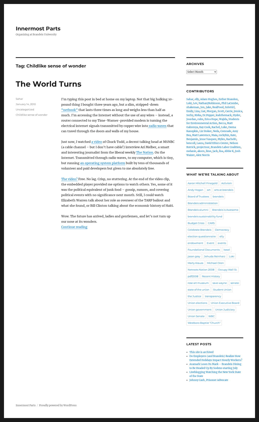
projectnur (203, 147)
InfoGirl (230, 107)
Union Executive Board (225, 302)
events (222, 243)
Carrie (228, 111)
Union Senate (196, 316)
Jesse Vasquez (207, 139)
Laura (200, 143)
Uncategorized (25, 109)
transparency (213, 296)
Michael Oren (215, 262)
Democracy (222, 229)
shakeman (192, 107)
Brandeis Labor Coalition (226, 147)
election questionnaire (202, 236)
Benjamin (192, 139)
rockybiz (224, 135)
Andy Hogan (195, 189)
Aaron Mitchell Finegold (202, 183)
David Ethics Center (216, 143)
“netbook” (69, 110)
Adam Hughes (208, 99)
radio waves (157, 126)
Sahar (19, 98)
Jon (202, 107)
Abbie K (229, 151)
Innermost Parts (38, 28)
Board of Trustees (198, 196)
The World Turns (48, 84)
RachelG (231, 139)
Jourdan (191, 119)
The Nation (144, 152)
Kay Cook (204, 127)
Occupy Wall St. (227, 269)
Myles (221, 139)
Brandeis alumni (198, 209)
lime (208, 151)
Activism (226, 183)
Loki (189, 103)
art (208, 189)
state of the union (198, 289)
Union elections (197, 302)
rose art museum (198, 282)
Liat (203, 111)
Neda (216, 131)
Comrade (225, 131)
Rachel (216, 127)
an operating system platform (102, 163)
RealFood (218, 107)
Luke (224, 127)
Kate (233, 135)
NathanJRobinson (209, 103)
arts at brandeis (223, 189)
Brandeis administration (203, 203)
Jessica (238, 111)
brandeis (218, 196)
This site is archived (201, 352)
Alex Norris (203, 155)
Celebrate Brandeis (199, 229)
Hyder (236, 115)
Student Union (222, 289)
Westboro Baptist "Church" (204, 322)
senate (235, 282)
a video (96, 142)
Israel (227, 249)
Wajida (223, 119)
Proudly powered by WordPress (58, 405)
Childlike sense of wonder (31, 114)
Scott (221, 111)
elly (197, 99)
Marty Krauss (195, 262)
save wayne (220, 282)
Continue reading (74, 227)
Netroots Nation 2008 (201, 269)
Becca (222, 123)
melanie (191, 151)
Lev (195, 103)
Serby (189, 115)
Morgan (211, 111)
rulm (200, 119)
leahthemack (224, 115)
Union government (199, 309)
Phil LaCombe (229, 103)
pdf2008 (193, 276)
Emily (189, 111)
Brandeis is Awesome (225, 209)
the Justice (194, 296)
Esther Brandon (228, 99)
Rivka (198, 115)
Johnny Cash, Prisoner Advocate (208, 380)
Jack (215, 151)
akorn (201, 151)
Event (210, 243)
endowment (195, 243)
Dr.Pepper (208, 115)
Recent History (211, 276)
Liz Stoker (205, 131)
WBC (211, 316)
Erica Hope (211, 119)
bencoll (190, 143)
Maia (214, 135)
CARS (211, 223)
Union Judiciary (225, 309)
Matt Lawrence (201, 135)
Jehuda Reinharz (214, 256)
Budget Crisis (196, 223)
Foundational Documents (204, 249)
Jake (208, 107)
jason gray (194, 256)
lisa (221, 151)
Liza (197, 111)
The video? (69, 179)
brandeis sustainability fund (205, 216)
